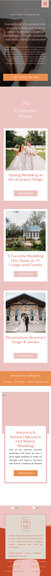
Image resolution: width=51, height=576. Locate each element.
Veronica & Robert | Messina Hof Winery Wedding (25, 439)
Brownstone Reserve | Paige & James (25, 339)
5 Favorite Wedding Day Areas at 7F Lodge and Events (26, 260)
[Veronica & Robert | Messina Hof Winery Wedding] (25, 413)
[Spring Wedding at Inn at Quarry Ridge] (26, 150)
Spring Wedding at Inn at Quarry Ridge (25, 177)
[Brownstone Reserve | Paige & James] (26, 312)
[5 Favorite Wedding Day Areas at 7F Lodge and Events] (26, 231)
